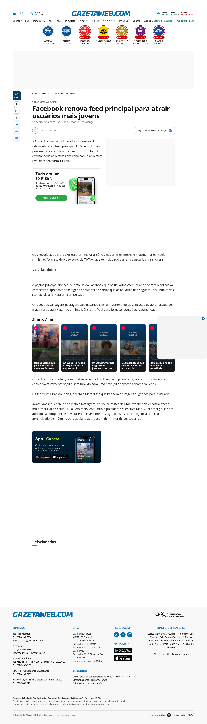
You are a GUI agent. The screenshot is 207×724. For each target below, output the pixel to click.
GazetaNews (79, 657)
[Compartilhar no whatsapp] (16, 111)
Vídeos (95, 20)
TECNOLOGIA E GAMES (65, 93)
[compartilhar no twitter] (16, 104)
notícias (46, 93)
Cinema (136, 20)
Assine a (158, 20)
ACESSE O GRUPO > (51, 198)
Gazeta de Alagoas (82, 633)
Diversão (123, 20)
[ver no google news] (16, 137)
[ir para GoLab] (184, 715)
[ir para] (124, 651)
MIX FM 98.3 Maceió (83, 637)
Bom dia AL (39, 20)
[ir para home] (101, 13)
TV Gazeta (70, 20)
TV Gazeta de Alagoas (83, 640)
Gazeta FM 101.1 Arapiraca (86, 647)
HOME (35, 93)
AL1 (51, 20)
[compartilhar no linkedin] (16, 124)
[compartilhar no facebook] (16, 117)
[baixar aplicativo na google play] (43, 457)
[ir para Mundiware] (161, 715)
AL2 (59, 20)
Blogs (82, 21)
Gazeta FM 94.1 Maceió (84, 643)
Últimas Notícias (21, 20)
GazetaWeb (78, 650)
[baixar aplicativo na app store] (60, 457)
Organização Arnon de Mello (87, 660)
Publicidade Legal (185, 20)
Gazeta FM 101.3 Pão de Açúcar (88, 654)
